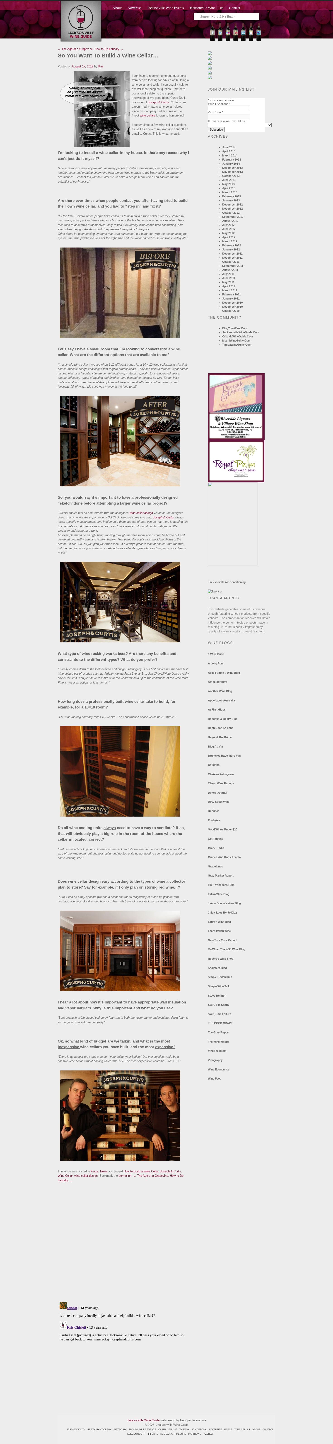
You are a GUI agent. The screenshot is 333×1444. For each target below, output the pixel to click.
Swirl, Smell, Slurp (219, 1014)
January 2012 (231, 249)
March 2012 (229, 241)
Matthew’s (194, 1434)
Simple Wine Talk (219, 986)
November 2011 (232, 257)
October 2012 (231, 212)
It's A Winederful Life (221, 885)
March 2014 (229, 155)
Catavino (214, 765)
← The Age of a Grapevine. (76, 49)
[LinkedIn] (243, 40)
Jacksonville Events (142, 1429)
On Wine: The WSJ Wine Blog (226, 949)
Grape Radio (216, 848)
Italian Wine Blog (218, 894)
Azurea (208, 1434)
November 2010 (232, 306)
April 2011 (228, 286)
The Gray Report (218, 1032)
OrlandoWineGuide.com (237, 336)
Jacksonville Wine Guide (143, 1420)
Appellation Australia (221, 700)
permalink (125, 1175)
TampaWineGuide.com (236, 344)
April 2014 (228, 151)
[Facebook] (212, 40)
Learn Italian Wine (219, 931)
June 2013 (229, 180)
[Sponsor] (215, 591)
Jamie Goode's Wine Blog (224, 903)
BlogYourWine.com (234, 328)
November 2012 (232, 208)
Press (228, 1429)
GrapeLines (215, 866)
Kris (101, 66)
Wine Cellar (65, 1175)
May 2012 (228, 233)
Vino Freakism (217, 1051)
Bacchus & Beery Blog (222, 719)
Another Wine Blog (220, 691)
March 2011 (229, 290)
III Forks (152, 1434)
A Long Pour (216, 663)
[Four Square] (258, 40)
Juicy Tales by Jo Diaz (222, 912)
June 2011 (228, 278)
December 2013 (232, 167)
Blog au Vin (215, 746)
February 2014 (231, 159)
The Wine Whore (218, 1041)
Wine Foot (214, 1078)
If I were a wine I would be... (228, 121)
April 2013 (228, 188)
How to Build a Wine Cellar (141, 1171)
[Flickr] (228, 40)
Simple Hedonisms (220, 977)
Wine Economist (218, 1069)
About (117, 8)
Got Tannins (215, 838)
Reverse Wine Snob (220, 958)
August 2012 (230, 221)
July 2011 (228, 274)
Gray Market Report (221, 875)
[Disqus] (123, 1239)
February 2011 (231, 294)
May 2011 (228, 282)
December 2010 (232, 302)
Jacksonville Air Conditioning (227, 582)
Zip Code (215, 112)
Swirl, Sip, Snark (218, 1004)
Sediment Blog (217, 968)
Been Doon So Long (220, 728)
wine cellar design (141, 513)
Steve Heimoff (217, 995)
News (103, 1171)
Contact (234, 8)
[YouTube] (235, 40)
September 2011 (232, 265)
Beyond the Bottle (220, 737)
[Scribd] (251, 40)
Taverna (184, 1429)
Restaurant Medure (173, 1434)
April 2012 (228, 237)
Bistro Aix (119, 1429)
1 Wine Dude (216, 654)
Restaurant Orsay (99, 1429)
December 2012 (232, 204)
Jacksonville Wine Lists (206, 8)
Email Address (219, 104)
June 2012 (229, 229)
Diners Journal (217, 792)
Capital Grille (167, 1429)
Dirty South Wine (218, 801)
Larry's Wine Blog (219, 922)
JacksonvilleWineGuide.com (240, 332)
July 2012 (228, 225)
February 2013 (231, 196)
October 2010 (231, 310)
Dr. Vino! (213, 811)
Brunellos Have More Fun (224, 755)
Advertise (134, 8)
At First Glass (217, 709)
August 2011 (230, 270)
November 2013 (232, 171)
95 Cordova (199, 1429)
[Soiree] (233, 564)
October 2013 (231, 176)
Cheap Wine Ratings (221, 783)
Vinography (215, 1060)
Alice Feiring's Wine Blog (224, 672)
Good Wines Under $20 (222, 829)
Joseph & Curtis (158, 102)
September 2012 (233, 216)
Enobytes (214, 820)
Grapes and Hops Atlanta (224, 857)
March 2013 (229, 192)
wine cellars (147, 115)
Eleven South (76, 1429)
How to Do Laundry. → (109, 49)
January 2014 (231, 163)
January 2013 (231, 200)
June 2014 (229, 147)
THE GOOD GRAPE (220, 1023)
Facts (94, 1171)
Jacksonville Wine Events (165, 8)
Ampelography (217, 682)
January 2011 (231, 298)
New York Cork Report (222, 940)
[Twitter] (220, 40)
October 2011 (230, 261)
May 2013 (228, 184)
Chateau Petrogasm (221, 774)
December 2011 (232, 253)
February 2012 (231, 245)
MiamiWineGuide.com (236, 340)
